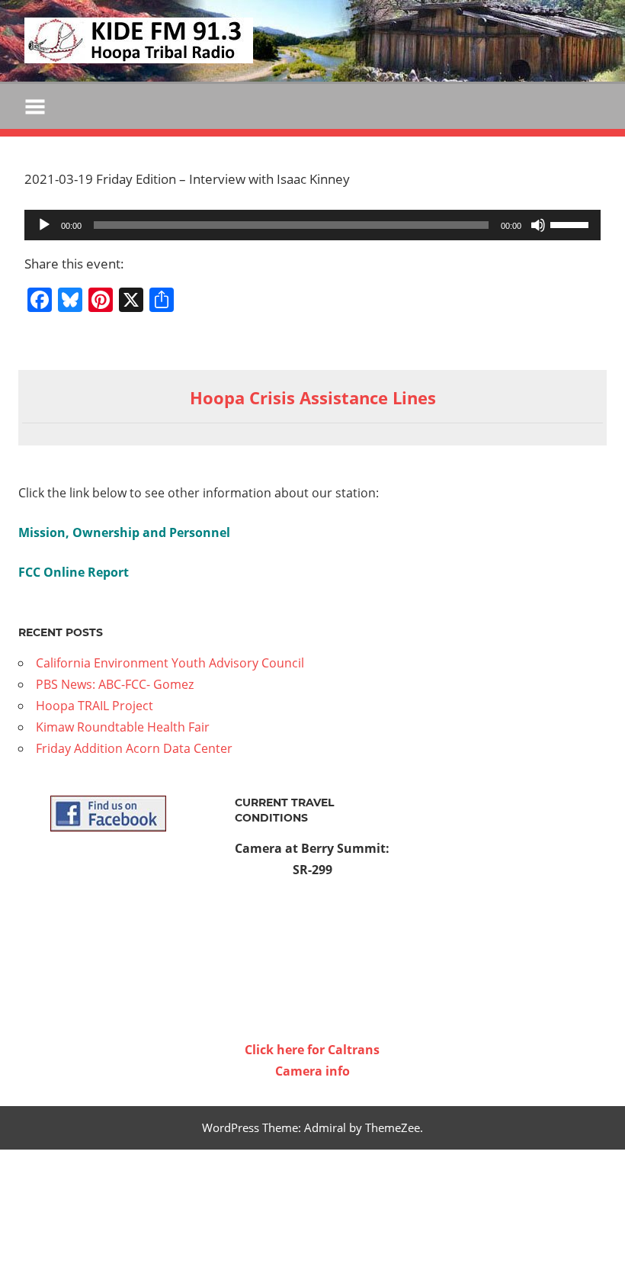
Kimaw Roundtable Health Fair (123, 727)
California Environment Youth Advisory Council (170, 663)
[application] (312, 225)
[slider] (571, 223)
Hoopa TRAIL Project (94, 705)
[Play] (44, 225)
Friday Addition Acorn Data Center (134, 748)
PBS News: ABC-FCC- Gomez (115, 684)
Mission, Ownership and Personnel (124, 532)
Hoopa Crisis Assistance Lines (313, 397)
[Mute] (538, 225)
